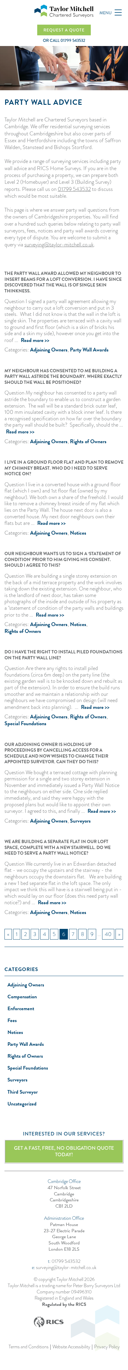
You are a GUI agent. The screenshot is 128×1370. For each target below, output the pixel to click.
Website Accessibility (71, 1347)
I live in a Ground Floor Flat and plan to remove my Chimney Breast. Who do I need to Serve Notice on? (64, 468)
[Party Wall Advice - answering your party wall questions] (64, 11)
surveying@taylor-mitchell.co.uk (59, 244)
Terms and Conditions (29, 1347)
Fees (12, 1020)
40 (108, 934)
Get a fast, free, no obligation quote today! (64, 1151)
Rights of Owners (88, 441)
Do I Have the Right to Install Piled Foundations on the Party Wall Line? (63, 655)
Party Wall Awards (89, 350)
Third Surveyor (22, 1092)
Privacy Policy (107, 1347)
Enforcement (20, 1008)
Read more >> (35, 340)
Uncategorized (22, 1104)
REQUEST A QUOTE (64, 30)
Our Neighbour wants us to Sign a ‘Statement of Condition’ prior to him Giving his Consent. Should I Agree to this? (62, 559)
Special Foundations (25, 723)
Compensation (22, 996)
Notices (78, 533)
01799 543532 (74, 189)
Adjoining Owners (49, 350)
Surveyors (80, 821)
